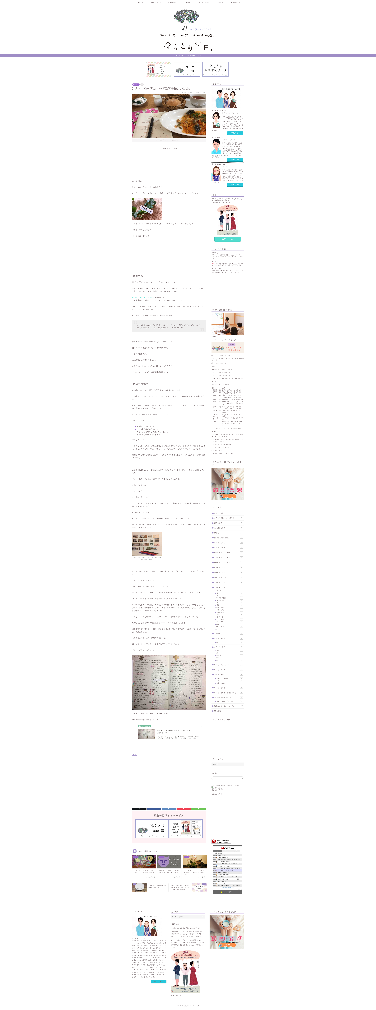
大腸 (229, 614)
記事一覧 (220, 2)
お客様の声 (173, 2)
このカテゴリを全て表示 (228, 887)
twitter (142, 297)
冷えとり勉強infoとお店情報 (228, 518)
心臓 (229, 624)
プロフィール (205, 2)
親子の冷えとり (228, 572)
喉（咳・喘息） (229, 598)
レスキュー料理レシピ (229, 678)
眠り (229, 657)
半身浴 (229, 655)
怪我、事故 (229, 626)
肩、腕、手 (229, 600)
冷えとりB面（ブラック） (229, 701)
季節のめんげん (228, 582)
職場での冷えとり (228, 577)
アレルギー (229, 619)
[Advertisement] (169, 163)
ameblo (135, 297)
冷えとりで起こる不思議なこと (228, 693)
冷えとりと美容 (228, 647)
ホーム (141, 2)
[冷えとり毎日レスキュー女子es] (188, 53)
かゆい (229, 629)
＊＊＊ (233, 355)
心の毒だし (136, 84)
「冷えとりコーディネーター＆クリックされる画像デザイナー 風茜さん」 (228, 256)
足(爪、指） (229, 617)
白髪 (229, 650)
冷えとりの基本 (228, 548)
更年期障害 (229, 612)
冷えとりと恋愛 (228, 639)
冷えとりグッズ (228, 670)
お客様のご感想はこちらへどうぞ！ (223, 453)
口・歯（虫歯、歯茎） (228, 538)
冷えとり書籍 (228, 513)
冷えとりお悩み (228, 543)
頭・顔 (229, 591)
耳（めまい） (229, 622)
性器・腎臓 (229, 607)
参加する (240, 889)
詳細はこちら (235, 133)
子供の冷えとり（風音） (228, 562)
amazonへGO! (176, 995)
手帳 (135, 754)
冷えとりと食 (228, 675)
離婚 (229, 642)
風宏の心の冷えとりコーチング (228, 706)
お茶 (229, 680)
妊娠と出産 (228, 523)
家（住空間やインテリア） (228, 697)
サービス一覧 (157, 2)
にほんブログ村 (217, 794)
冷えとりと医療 (228, 688)
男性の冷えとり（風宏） (228, 552)
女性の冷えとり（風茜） (228, 557)
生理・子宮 (229, 610)
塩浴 (229, 660)
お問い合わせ (236, 2)
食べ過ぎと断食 (228, 528)
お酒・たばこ (229, 683)
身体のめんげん (228, 587)
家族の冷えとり (228, 567)
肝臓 (229, 605)
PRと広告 (228, 711)
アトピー (228, 533)
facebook (150, 297)
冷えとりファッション (228, 665)
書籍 (189, 2)
